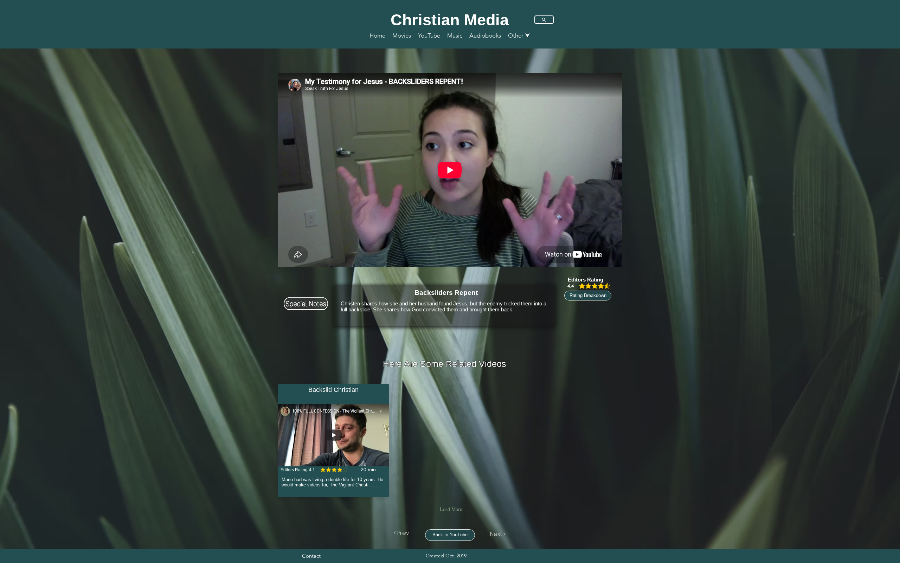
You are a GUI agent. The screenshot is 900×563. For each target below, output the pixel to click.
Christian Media (450, 20)
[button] (519, 35)
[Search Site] (544, 19)
